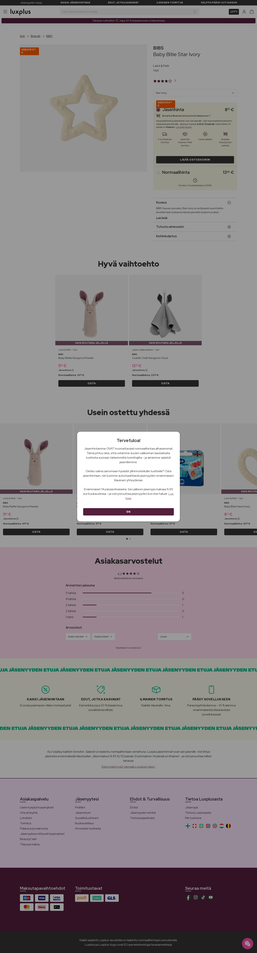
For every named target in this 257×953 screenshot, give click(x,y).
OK (128, 511)
